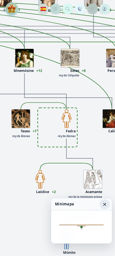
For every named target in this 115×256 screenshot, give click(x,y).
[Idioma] (43, 9)
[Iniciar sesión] (104, 9)
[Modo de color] (80, 9)
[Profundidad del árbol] (55, 9)
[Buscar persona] (68, 9)
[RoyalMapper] (11, 8)
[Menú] (92, 9)
